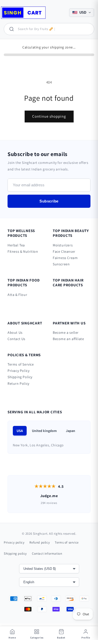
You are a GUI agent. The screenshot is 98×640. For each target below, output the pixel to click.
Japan (70, 430)
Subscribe (49, 201)
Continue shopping (49, 116)
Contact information (47, 553)
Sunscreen (61, 264)
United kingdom (44, 430)
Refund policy (39, 542)
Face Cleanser (64, 251)
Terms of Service (21, 364)
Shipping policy (15, 553)
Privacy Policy (18, 370)
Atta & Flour (17, 294)
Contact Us (16, 339)
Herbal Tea (16, 245)
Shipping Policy (20, 377)
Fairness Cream (65, 257)
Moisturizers (63, 245)
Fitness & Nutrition (23, 251)
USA (20, 430)
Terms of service (67, 542)
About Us (15, 332)
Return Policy (18, 383)
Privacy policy (14, 542)
